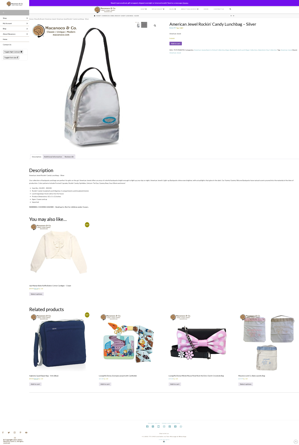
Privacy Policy (154, 423)
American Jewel (50, 19)
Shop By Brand (39, 19)
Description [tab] (36, 157)
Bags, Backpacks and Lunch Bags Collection (241, 50)
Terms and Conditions (171, 423)
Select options (36, 294)
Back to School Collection (215, 50)
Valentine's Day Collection (267, 50)
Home (31, 19)
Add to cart (175, 44)
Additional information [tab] (53, 157)
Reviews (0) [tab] (69, 157)
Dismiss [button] (185, 3)
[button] (155, 26)
